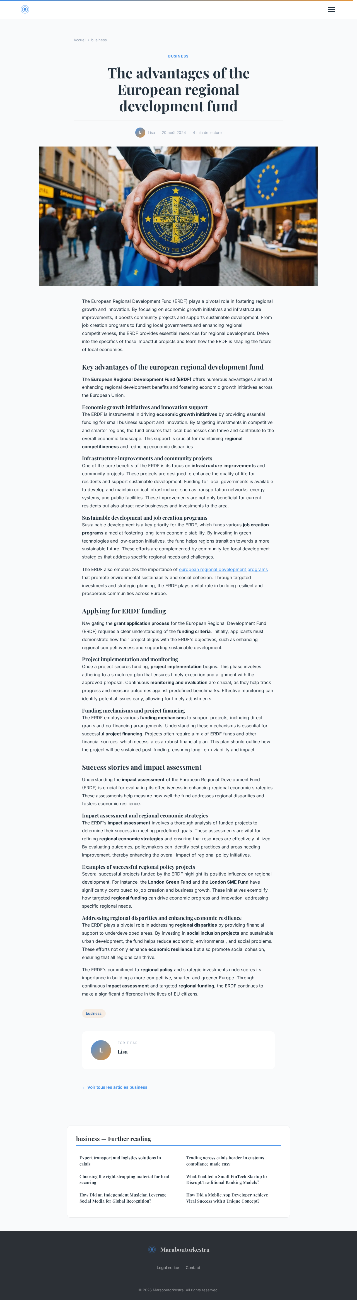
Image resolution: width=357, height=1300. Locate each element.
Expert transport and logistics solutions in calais (120, 1160)
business (99, 40)
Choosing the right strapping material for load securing (124, 1179)
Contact (193, 1267)
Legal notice (168, 1267)
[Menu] (331, 9)
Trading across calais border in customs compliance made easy (225, 1160)
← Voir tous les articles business (114, 1087)
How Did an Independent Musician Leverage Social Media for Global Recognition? (123, 1197)
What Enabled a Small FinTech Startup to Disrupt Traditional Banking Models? (226, 1179)
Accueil (80, 40)
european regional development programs (223, 569)
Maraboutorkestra (184, 1249)
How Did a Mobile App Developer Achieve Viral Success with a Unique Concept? (227, 1197)
